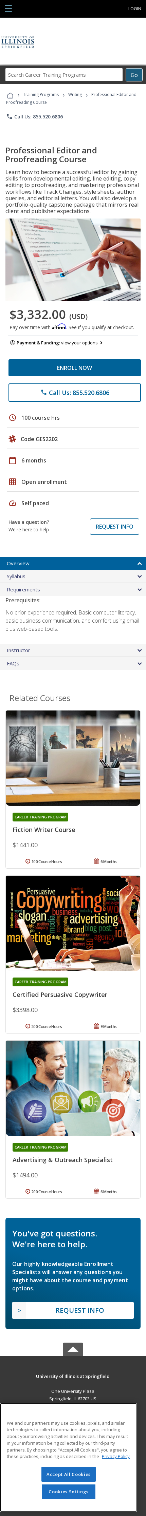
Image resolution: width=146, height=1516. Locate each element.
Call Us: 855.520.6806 (34, 116)
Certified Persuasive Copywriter (60, 994)
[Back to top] (73, 1375)
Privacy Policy (116, 1456)
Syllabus (16, 576)
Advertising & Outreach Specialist (63, 1160)
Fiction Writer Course (44, 830)
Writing (75, 94)
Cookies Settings (69, 1492)
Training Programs (41, 94)
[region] (68, 1457)
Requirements (23, 589)
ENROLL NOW (74, 368)
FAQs (13, 663)
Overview (18, 563)
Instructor (18, 650)
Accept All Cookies (69, 1474)
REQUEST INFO (114, 526)
